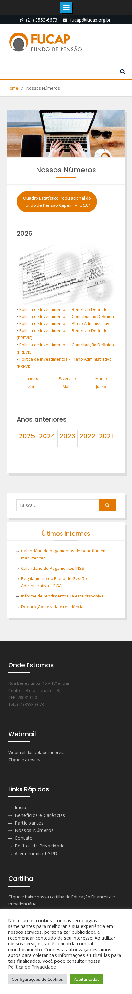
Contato (24, 838)
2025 (27, 436)
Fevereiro (67, 378)
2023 (67, 436)
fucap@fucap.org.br (90, 20)
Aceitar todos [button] (87, 979)
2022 (87, 436)
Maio (67, 386)
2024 (47, 436)
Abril (32, 386)
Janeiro (32, 378)
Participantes (29, 823)
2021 (106, 436)
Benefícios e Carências (40, 815)
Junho (101, 386)
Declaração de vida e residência (52, 606)
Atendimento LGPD (36, 853)
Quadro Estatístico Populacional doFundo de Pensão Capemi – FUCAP (57, 201)
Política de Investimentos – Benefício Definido (63, 309)
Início (21, 807)
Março (101, 378)
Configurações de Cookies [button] (37, 979)
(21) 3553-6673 (41, 20)
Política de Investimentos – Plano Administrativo (65, 323)
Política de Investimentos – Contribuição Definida (66, 316)
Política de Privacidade (40, 846)
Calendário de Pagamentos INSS (52, 568)
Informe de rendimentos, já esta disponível (63, 596)
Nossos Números (34, 830)
